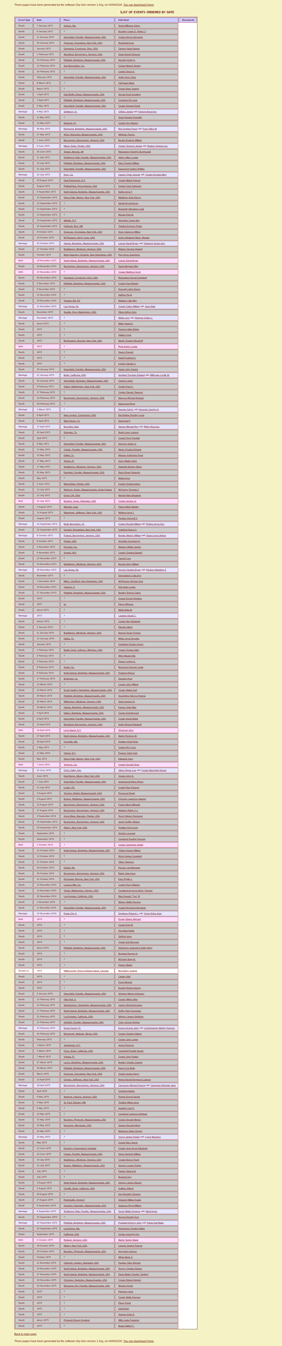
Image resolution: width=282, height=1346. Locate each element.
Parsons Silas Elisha (128, 329)
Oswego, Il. (69, 587)
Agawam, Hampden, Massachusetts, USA (85, 1205)
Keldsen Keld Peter (128, 741)
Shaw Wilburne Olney (129, 25)
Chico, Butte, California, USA (78, 1051)
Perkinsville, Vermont (74, 1200)
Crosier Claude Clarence (130, 392)
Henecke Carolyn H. (149, 409)
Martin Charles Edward (129, 449)
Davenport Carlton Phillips (131, 169)
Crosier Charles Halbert (130, 1034)
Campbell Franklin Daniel (130, 1051)
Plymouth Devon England (77, 1320)
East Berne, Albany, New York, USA (82, 776)
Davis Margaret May (128, 266)
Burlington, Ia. (71, 678)
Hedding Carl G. (126, 1108)
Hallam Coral (124, 335)
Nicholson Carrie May (129, 220)
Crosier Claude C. (127, 363)
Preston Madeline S (156, 570)
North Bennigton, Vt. (74, 524)
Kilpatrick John (125, 759)
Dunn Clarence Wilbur (129, 232)
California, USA (71, 1234)
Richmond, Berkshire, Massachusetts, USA (85, 129)
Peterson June (125, 1291)
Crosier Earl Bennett (128, 713)
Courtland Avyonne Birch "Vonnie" (135, 890)
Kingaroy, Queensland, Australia (80, 1148)
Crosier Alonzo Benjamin (130, 37)
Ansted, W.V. (70, 552)
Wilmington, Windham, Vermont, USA (82, 701)
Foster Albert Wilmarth (129, 804)
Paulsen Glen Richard (129, 1263)
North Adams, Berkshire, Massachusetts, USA (87, 192)
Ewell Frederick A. (127, 358)
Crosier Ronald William (129, 524)
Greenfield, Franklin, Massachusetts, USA (85, 37)
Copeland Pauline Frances (131, 839)
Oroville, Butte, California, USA (79, 1188)
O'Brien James (125, 111)
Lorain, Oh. (69, 787)
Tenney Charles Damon (130, 1268)
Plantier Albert (125, 627)
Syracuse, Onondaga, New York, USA (83, 43)
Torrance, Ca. (70, 764)
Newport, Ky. (70, 123)
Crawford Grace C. (127, 529)
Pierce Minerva (125, 604)
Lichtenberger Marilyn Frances (159, 1028)
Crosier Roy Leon (127, 747)
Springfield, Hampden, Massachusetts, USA (86, 381)
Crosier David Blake (128, 718)
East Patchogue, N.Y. (75, 180)
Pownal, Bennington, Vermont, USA (82, 535)
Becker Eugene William (130, 140)
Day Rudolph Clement (129, 1194)
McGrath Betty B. (127, 959)
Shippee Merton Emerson (131, 993)
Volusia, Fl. (69, 1056)
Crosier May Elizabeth (129, 621)
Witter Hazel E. (125, 323)
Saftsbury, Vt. (70, 111)
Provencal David (126, 793)
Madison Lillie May (127, 300)
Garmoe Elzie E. (126, 1314)
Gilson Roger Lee (127, 770)
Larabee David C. (127, 615)
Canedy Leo (124, 558)
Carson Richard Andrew (130, 1005)
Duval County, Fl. (72, 1028)
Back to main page (25, 1334)
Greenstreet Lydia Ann (129, 575)
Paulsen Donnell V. (128, 518)
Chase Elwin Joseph (128, 88)
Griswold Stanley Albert (130, 466)
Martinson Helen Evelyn (130, 1131)
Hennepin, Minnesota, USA (77, 1125)
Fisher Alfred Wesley (128, 507)
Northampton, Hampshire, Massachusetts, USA (87, 1005)
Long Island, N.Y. (72, 730)
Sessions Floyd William (129, 1205)
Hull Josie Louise (126, 587)
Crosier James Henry (128, 1074)
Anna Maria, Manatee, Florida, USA (82, 816)
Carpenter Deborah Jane (163, 1085)
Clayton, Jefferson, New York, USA (81, 1079)
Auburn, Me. (70, 25)
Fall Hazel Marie (126, 83)
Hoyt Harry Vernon (127, 1251)
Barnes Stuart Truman (129, 633)
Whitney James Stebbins (130, 1016)
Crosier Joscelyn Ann (128, 1234)
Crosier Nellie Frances (129, 1297)
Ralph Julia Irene (126, 873)
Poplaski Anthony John (130, 1223)
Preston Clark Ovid (127, 753)
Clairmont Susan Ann (154, 243)
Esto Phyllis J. (125, 879)
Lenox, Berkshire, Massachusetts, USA (83, 1062)
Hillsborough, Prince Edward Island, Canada (86, 971)
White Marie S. (125, 1257)
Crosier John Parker (128, 1056)
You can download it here (138, 4)
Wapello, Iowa (71, 507)
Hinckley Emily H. (126, 60)
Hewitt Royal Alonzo (128, 203)
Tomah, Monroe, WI (73, 151)
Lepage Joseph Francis (130, 1245)
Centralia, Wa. (71, 741)
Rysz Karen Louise (127, 346)
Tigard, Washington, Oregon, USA (81, 890)
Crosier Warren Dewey (129, 66)
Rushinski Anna (126, 43)
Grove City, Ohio (72, 495)
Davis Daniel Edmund (129, 54)
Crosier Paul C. (126, 386)
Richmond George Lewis (130, 667)
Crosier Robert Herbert (129, 1280)
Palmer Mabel (125, 965)
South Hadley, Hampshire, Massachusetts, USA (88, 690)
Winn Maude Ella (126, 655)
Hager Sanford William (129, 1154)
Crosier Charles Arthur (129, 484)
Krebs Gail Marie (155, 1223)
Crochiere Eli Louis (127, 100)
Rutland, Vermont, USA (75, 1240)
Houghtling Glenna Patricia (132, 696)
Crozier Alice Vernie (128, 1142)
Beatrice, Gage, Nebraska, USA (80, 501)
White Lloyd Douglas (128, 638)
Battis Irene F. (125, 192)
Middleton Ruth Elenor (129, 197)
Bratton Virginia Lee (157, 146)
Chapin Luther (125, 381)
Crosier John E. (126, 776)
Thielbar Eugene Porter (130, 226)
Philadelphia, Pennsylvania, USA (80, 186)
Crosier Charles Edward (130, 552)
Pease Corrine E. (127, 661)
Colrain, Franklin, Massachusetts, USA (83, 449)
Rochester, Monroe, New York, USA (82, 879)
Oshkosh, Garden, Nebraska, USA (81, 1263)
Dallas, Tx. (69, 455)
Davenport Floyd (126, 403)
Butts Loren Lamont (128, 432)
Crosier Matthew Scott (129, 272)
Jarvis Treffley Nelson (129, 822)
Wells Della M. (125, 610)
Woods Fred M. (126, 214)
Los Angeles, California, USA (78, 896)
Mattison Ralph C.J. (128, 810)
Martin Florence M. (127, 736)
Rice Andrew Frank (127, 129)
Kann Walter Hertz (127, 461)
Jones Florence (126, 1045)
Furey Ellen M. (150, 129)
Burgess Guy (125, 1177)
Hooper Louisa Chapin (129, 1165)
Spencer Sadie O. (127, 444)
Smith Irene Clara (127, 77)
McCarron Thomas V (128, 489)
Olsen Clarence (126, 862)
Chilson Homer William (129, 850)
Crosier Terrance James (130, 146)
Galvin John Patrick (128, 369)
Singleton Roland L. (128, 913)
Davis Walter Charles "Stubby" (133, 1274)
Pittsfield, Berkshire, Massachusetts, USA (85, 60)
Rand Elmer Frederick (129, 472)
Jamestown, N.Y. (72, 1045)
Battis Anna (124, 478)
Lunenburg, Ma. (72, 1228)
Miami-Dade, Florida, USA (77, 484)
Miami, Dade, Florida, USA (77, 146)
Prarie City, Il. (70, 913)
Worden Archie (125, 1286)
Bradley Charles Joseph (130, 1062)
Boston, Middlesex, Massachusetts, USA (84, 799)
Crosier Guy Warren (128, 123)
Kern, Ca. (68, 174)
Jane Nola (150, 306)
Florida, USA (70, 541)
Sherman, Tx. (70, 432)
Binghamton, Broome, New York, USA (83, 340)
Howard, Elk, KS (72, 300)
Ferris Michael (125, 982)
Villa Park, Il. (70, 999)
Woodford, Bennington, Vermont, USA (83, 54)
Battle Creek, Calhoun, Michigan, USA (83, 650)
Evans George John (128, 1028)
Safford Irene (125, 936)
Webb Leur (124, 318)
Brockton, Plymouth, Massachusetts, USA (85, 1119)
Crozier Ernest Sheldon (130, 598)
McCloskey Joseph (127, 971)
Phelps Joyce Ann (155, 524)
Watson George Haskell (130, 249)
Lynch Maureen (153, 1137)
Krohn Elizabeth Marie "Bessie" (134, 237)
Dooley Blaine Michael (129, 919)
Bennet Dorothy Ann (128, 1217)
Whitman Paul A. (126, 134)
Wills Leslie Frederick (128, 1320)
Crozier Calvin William (129, 306)
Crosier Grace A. (126, 71)
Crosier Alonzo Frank (128, 1160)
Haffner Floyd (125, 295)
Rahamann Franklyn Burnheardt (134, 151)
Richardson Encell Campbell (132, 277)
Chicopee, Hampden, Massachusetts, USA (85, 1280)
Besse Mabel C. (126, 1326)
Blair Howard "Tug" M (129, 896)
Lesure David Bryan (128, 243)
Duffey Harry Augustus (129, 1011)
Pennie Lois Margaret (129, 867)
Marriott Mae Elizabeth (129, 495)
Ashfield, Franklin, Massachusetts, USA (84, 1022)
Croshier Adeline (126, 1091)
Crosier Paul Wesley (128, 283)
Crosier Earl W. (125, 925)
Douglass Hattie (126, 930)
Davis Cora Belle (126, 1068)
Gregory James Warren (130, 1182)
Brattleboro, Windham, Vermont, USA (82, 249)
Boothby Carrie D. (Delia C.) (132, 31)
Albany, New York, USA (75, 827)
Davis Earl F (124, 421)
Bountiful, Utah (71, 426)
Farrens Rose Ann (147, 111)
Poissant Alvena (126, 673)
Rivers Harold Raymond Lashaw (134, 1079)
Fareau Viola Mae (127, 707)
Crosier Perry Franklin (129, 438)
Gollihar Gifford (126, 1188)
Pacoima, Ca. (70, 547)
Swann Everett (125, 352)
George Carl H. (126, 409)
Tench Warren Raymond (130, 816)
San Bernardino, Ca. (74, 66)
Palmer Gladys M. (127, 1171)
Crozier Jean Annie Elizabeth (133, 1148)
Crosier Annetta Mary (156, 174)
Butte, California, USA (75, 375)
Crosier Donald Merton (129, 1119)
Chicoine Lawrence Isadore (132, 799)
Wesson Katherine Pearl (130, 455)
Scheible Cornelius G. (129, 541)
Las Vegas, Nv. (71, 306)
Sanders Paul (125, 678)
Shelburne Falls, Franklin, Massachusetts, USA (87, 157)
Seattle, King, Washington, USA (80, 312)
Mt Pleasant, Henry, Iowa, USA (79, 237)
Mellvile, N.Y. (70, 220)
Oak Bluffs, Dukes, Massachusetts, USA (84, 94)
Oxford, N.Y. (70, 753)
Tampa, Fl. (69, 461)
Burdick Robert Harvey (129, 988)
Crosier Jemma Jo (127, 501)
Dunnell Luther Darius (129, 289)
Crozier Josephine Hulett (130, 845)
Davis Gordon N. (126, 701)
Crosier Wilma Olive (128, 999)
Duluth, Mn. (69, 867)
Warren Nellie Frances (129, 902)
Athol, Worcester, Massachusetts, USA (83, 134)
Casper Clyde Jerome (129, 174)
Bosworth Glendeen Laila (131, 209)
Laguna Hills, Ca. (72, 885)
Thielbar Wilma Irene (128, 1102)
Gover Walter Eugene (129, 1211)
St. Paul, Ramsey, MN (75, 1102)
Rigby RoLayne (152, 426)
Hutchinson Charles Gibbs (131, 1228)
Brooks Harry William (128, 564)
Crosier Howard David (129, 106)
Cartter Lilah (124, 976)
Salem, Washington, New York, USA (82, 386)
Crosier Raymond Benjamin (132, 908)
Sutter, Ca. (69, 667)
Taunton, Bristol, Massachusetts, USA (83, 793)
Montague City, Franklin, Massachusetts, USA (87, 1286)
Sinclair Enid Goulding (129, 94)
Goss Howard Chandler (130, 117)
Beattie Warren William (129, 535)
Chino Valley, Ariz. (73, 770)
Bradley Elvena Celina (129, 592)
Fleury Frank (124, 1303)
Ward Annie (151, 1211)
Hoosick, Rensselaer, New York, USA (82, 529)
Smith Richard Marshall (129, 724)
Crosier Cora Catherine (129, 186)
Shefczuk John (126, 730)
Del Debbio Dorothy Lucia (131, 415)
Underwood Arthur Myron (130, 782)
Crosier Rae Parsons (128, 787)
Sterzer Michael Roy (128, 426)
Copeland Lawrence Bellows (132, 1114)
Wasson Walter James (129, 547)
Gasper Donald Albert (129, 1125)
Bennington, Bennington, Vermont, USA (84, 140)
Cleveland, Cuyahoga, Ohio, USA (81, 48)
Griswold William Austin (129, 1200)
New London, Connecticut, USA (80, 415)
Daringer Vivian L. (144, 318)
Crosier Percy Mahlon (129, 885)
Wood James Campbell (130, 856)
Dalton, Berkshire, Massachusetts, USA (84, 713)
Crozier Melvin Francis (129, 180)
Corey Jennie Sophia (129, 1022)
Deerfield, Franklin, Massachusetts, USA (84, 472)
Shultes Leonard (126, 833)
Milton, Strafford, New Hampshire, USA (83, 581)
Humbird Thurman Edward (131, 375)
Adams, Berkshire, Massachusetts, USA (84, 243)
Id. (65, 604)
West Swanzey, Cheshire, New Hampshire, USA (88, 255)
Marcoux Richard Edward (131, 398)
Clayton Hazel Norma (129, 48)
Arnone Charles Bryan (129, 570)
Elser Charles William (128, 163)
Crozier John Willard (128, 684)
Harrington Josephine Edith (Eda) (135, 948)
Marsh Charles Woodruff (130, 340)
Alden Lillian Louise (128, 157)
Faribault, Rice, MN (73, 226)
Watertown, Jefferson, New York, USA (83, 512)
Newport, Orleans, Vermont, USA (80, 1097)
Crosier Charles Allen (128, 650)
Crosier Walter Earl (127, 690)
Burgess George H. (128, 953)
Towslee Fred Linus (128, 827)
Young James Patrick (129, 1137)
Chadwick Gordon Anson (130, 644)
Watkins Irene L (126, 512)
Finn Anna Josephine (129, 255)
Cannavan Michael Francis (131, 1085)
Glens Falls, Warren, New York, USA (82, 197)
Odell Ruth (123, 1308)
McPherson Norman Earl (130, 581)
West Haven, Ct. (72, 421)
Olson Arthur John (127, 312)
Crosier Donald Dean (128, 764)
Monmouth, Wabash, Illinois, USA (81, 1034)
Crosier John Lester (128, 1039)
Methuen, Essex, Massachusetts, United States (88, 489)
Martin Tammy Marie (128, 1240)
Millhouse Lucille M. (160, 375)
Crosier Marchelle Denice (154, 770)
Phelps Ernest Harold (129, 1097)
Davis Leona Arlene (156, 535)
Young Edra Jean (153, 913)
